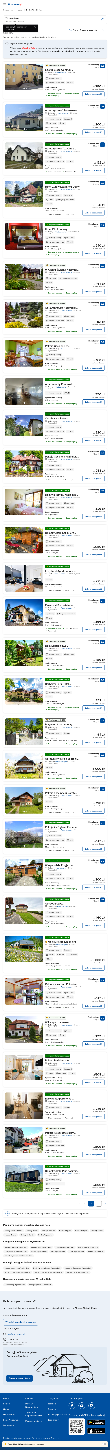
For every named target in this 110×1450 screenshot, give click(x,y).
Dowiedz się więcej (47, 37)
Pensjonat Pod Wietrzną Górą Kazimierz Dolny (59, 606)
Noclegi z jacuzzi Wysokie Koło (78, 1272)
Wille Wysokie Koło (58, 1251)
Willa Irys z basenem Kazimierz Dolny (57, 1024)
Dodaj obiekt (53, 1398)
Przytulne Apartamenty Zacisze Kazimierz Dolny (59, 726)
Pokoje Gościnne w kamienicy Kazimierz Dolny (61, 347)
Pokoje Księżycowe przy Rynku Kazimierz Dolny (59, 1134)
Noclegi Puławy (32, 1230)
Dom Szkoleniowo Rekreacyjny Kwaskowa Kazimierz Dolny (59, 649)
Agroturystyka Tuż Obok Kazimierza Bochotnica (59, 150)
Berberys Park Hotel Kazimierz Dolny (57, 685)
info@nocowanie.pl (16, 1334)
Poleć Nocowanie (11, 1419)
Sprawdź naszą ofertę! (19, 1378)
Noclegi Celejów (81, 1230)
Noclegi (20, 10)
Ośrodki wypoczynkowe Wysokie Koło (18, 1256)
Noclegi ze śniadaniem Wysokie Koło (78, 1268)
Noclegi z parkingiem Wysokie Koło (17, 1272)
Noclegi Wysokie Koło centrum (40, 1284)
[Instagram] (91, 1405)
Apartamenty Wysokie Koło (88, 1247)
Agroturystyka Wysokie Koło (41, 1247)
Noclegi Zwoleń (10, 1235)
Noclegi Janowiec (48, 1230)
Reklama (29, 1398)
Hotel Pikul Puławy (56, 229)
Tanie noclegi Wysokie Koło (15, 1284)
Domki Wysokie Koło (76, 1251)
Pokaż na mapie (60, 72)
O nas (6, 1409)
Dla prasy (51, 1409)
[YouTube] (81, 1405)
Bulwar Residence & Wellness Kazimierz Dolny (60, 1062)
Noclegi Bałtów (96, 1230)
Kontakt (6, 1398)
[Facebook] (72, 1405)
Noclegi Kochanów (27, 1235)
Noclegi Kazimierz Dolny (13, 1230)
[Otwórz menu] (4, 4)
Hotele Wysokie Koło (39, 1251)
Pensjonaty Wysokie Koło (65, 1247)
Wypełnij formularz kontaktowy (21, 1322)
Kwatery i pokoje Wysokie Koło (16, 1247)
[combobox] (87, 30)
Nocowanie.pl (8, 10)
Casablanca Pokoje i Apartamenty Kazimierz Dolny (59, 421)
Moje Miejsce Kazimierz (62, 942)
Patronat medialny (33, 1420)
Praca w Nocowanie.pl (31, 1405)
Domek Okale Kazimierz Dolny (59, 534)
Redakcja (51, 1403)
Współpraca (8, 1425)
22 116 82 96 (12, 1339)
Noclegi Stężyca (65, 1230)
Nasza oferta (9, 1414)
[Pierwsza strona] (79, 1203)
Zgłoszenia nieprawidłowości (33, 1414)
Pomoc (6, 1403)
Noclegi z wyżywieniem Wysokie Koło (47, 1268)
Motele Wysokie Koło (95, 1251)
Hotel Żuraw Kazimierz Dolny (62, 187)
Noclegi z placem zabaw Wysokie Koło (48, 1272)
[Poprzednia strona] (84, 1203)
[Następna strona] (105, 1203)
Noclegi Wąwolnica (45, 1235)
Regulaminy (53, 1419)
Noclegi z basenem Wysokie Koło (17, 1268)
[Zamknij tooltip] (35, 27)
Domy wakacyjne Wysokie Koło (16, 1251)
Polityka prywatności (57, 1414)
